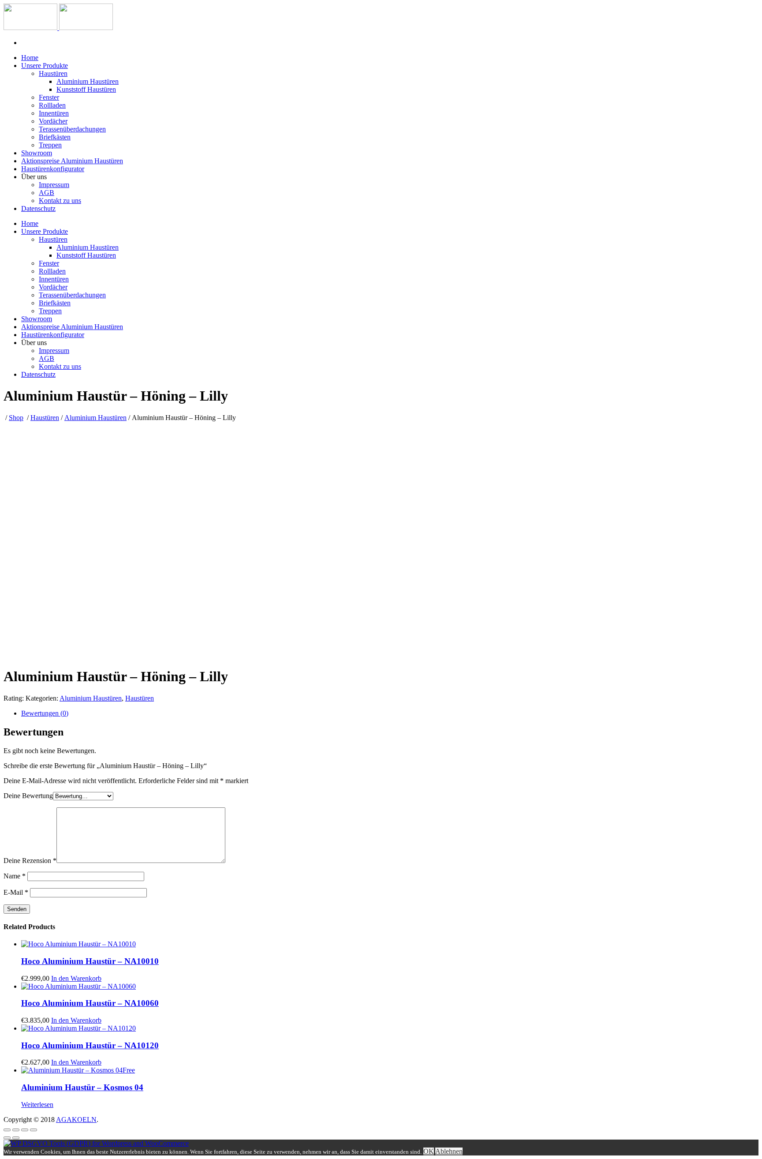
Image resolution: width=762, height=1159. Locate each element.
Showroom (36, 153)
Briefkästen (55, 137)
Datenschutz (38, 208)
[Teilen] (15, 1130)
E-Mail (16, 892)
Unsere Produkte (44, 65)
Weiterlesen (37, 1104)
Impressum (54, 184)
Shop (16, 417)
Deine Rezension (30, 860)
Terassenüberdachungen (72, 129)
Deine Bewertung (28, 795)
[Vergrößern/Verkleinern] (33, 1130)
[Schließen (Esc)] (7, 1130)
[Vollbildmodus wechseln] (24, 1130)
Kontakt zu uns (60, 200)
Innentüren (54, 113)
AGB (46, 192)
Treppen (50, 145)
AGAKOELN (76, 1119)
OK (428, 1151)
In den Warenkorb (76, 978)
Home (29, 57)
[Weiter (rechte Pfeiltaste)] (15, 1137)
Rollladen (52, 105)
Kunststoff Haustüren (86, 89)
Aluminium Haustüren (87, 81)
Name (15, 876)
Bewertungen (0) (44, 713)
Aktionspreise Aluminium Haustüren (72, 161)
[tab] (389, 713)
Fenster (49, 97)
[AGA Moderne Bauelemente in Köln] (58, 27)
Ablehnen (449, 1151)
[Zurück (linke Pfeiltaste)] (7, 1137)
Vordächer (53, 121)
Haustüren (53, 73)
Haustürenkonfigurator (52, 169)
